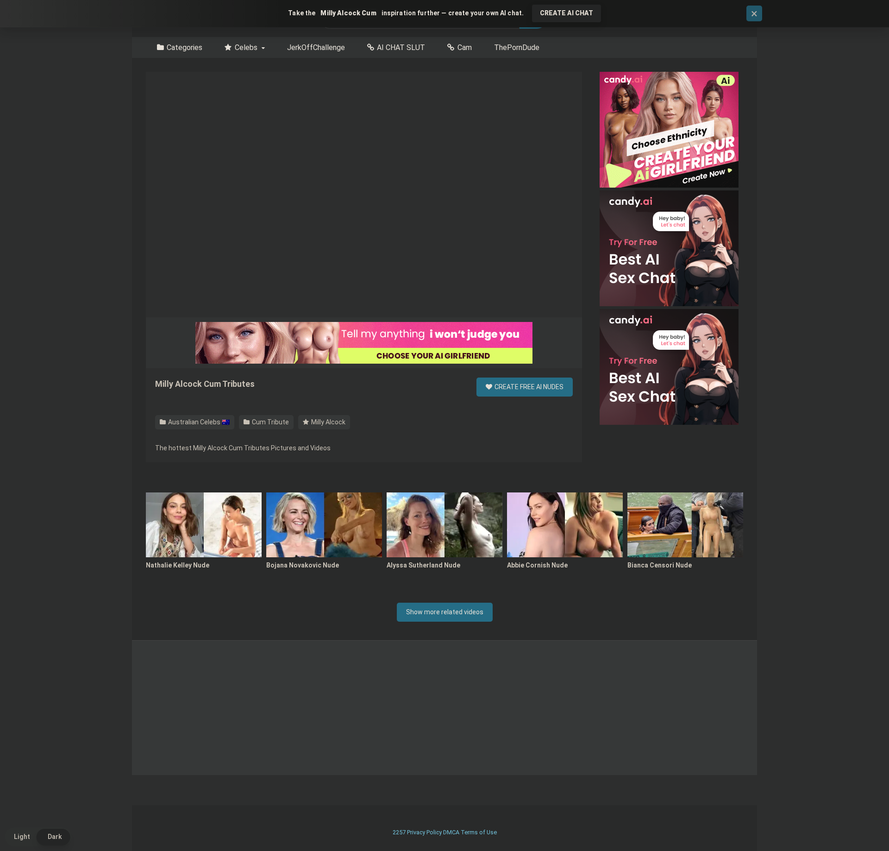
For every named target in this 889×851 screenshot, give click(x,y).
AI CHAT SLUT (401, 47)
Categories (184, 47)
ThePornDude (516, 47)
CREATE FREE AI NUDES (528, 387)
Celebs (246, 47)
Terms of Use (479, 832)
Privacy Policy (424, 832)
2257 (399, 832)
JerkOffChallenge (316, 47)
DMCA (451, 832)
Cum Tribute (269, 422)
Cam (464, 47)
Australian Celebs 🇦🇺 (198, 422)
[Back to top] (857, 822)
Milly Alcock (327, 422)
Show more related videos (444, 612)
